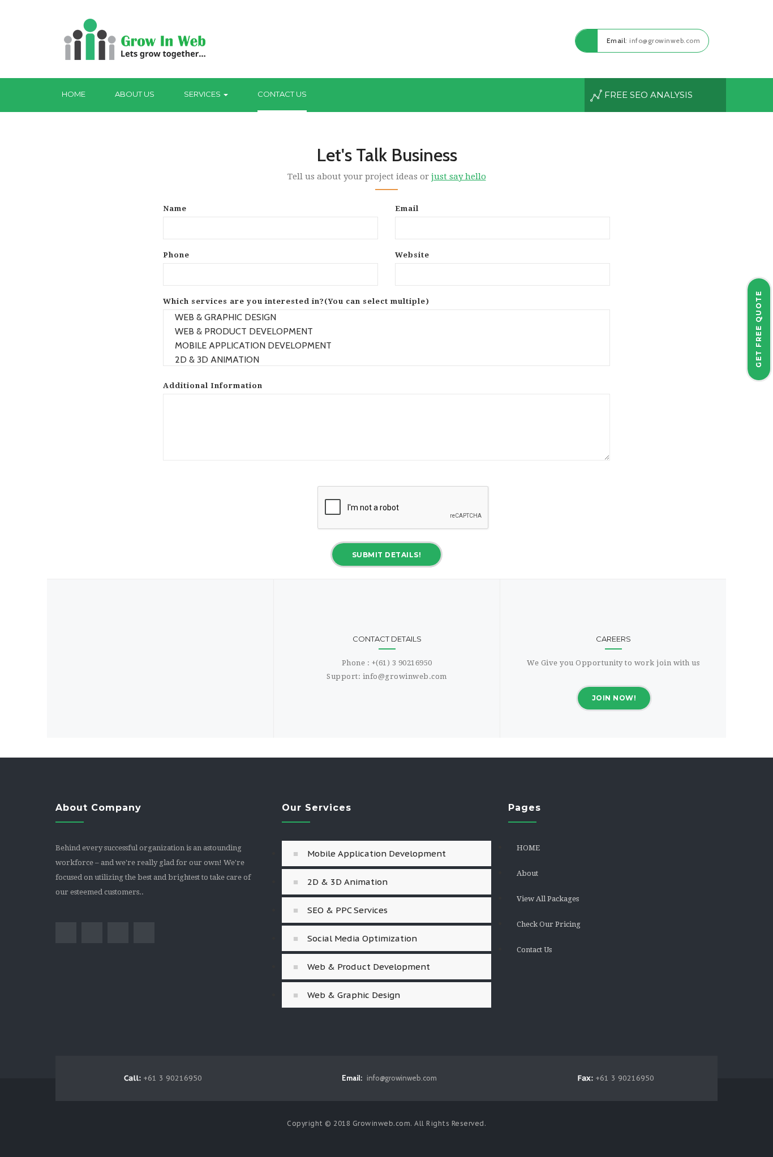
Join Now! (614, 698)
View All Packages (548, 898)
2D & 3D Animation (347, 881)
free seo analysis (647, 94)
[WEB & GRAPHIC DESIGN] (386, 317)
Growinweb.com (382, 1123)
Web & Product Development (368, 966)
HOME (528, 848)
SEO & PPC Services (347, 910)
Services (203, 93)
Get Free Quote (758, 329)
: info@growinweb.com (654, 40)
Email (407, 208)
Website (412, 255)
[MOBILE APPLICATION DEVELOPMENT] (386, 345)
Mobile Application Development (376, 853)
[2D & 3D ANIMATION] (386, 359)
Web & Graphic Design (353, 995)
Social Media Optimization (362, 938)
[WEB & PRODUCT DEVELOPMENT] (386, 331)
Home (73, 93)
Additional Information (213, 385)
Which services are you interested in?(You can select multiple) (296, 301)
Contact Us (282, 93)
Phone (176, 255)
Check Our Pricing (549, 924)
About (527, 873)
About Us (134, 93)
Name (175, 208)
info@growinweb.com (389, 1077)
